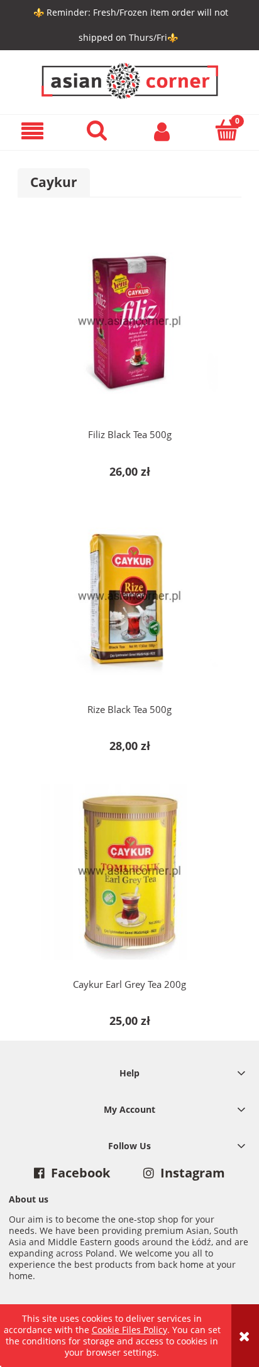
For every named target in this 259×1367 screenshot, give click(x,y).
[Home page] (129, 79)
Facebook (80, 1173)
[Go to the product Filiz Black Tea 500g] (129, 321)
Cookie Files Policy (129, 1330)
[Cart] (226, 130)
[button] (32, 131)
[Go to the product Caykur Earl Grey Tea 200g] (129, 871)
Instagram (192, 1173)
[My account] (162, 130)
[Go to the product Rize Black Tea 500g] (129, 596)
